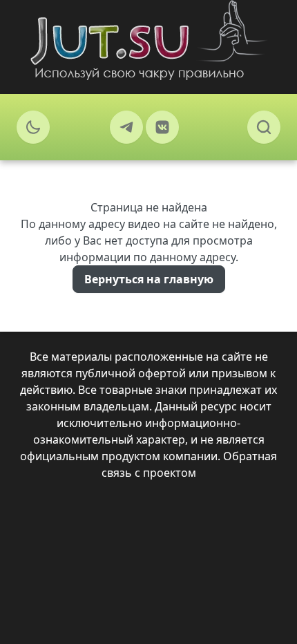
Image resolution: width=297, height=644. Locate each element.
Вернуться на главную (148, 279)
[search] (263, 127)
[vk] (162, 127)
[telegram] (126, 127)
